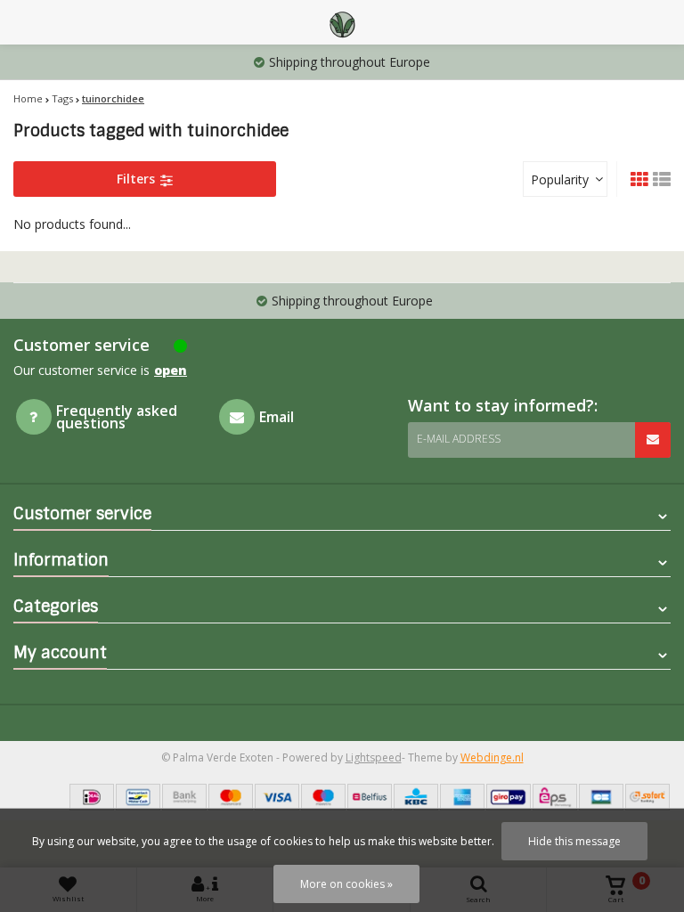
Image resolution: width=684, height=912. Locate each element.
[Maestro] (323, 797)
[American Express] (462, 797)
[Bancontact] (138, 797)
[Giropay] (508, 797)
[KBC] (416, 797)
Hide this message (574, 841)
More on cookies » (346, 884)
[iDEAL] (91, 797)
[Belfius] (369, 797)
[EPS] (555, 797)
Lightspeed (374, 757)
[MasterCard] (230, 797)
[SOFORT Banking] (647, 797)
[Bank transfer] (184, 797)
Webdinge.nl (492, 757)
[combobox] (565, 179)
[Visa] (277, 797)
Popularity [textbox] (560, 179)
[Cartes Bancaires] (601, 797)
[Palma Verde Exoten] (342, 22)
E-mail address (459, 438)
